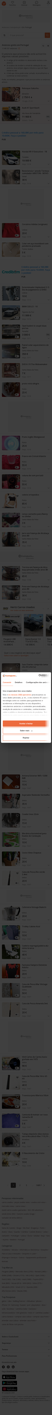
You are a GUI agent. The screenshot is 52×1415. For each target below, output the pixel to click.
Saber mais (24, 731)
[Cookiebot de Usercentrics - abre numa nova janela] (38, 675)
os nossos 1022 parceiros (19, 695)
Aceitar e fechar (26, 724)
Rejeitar (26, 738)
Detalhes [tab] (18, 682)
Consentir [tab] (7, 682)
